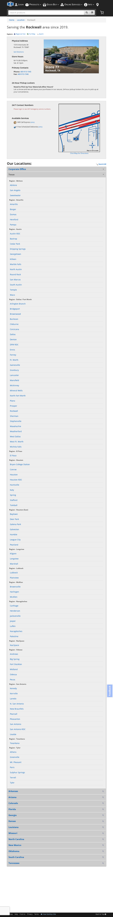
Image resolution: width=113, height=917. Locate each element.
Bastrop (13, 238)
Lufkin (13, 626)
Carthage (14, 605)
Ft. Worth (14, 360)
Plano (12, 400)
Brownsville (15, 586)
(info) (32, 122)
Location (21, 20)
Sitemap (10, 914)
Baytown (14, 514)
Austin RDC (15, 233)
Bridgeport (15, 309)
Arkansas (13, 791)
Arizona (12, 797)
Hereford (14, 219)
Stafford (13, 500)
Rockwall (14, 411)
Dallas (13, 334)
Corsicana (14, 329)
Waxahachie (15, 426)
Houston (14, 474)
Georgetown (15, 254)
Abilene (13, 185)
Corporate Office (17, 169)
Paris (12, 767)
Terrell (13, 777)
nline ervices (72, 4)
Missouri (13, 833)
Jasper (13, 621)
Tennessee (14, 863)
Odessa (13, 674)
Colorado (13, 803)
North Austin (16, 269)
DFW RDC (14, 344)
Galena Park (15, 524)
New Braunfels (17, 708)
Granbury (14, 370)
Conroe (13, 469)
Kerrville (14, 693)
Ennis (12, 349)
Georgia (13, 815)
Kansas (12, 821)
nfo (90, 4)
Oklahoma (14, 851)
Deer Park (14, 519)
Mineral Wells (16, 390)
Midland (14, 669)
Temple (13, 289)
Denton (13, 339)
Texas (11, 174)
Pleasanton (15, 719)
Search (41, 34)
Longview (14, 558)
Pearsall (13, 714)
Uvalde (13, 734)
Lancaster (14, 375)
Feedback (109, 691)
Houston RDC (16, 479)
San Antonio (15, 724)
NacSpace (14, 645)
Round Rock (15, 274)
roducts (34, 4)
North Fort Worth (18, 395)
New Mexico (15, 845)
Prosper (13, 406)
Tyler (12, 782)
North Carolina (16, 839)
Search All (102, 164)
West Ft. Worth (16, 441)
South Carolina (16, 857)
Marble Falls (15, 264)
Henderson (15, 610)
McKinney (14, 385)
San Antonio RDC (17, 729)
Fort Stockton (16, 664)
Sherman (14, 416)
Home (11, 20)
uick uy (52, 4)
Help (16, 914)
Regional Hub (20, 34)
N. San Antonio (17, 703)
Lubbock (14, 572)
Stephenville (15, 421)
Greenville (14, 757)
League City (15, 539)
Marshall (14, 563)
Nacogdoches (16, 631)
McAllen (13, 597)
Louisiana (13, 827)
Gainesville (15, 365)
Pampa (13, 224)
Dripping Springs (18, 249)
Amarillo (14, 204)
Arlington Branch (18, 303)
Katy (12, 490)
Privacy (30, 914)
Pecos (12, 679)
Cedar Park (15, 243)
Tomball (13, 505)
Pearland (14, 544)
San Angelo (15, 190)
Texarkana (14, 743)
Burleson (14, 319)
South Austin (16, 284)
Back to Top (100, 914)
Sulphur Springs (17, 772)
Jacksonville (15, 616)
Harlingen (14, 591)
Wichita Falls (15, 446)
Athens (13, 752)
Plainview (14, 577)
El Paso (13, 455)
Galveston (14, 529)
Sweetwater (15, 195)
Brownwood (15, 314)
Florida (12, 809)
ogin (21, 4)
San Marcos (15, 279)
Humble (13, 534)
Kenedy (13, 688)
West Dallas (15, 436)
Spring (13, 495)
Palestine (14, 636)
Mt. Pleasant (15, 762)
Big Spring (14, 659)
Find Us (22, 914)
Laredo (13, 698)
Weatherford (16, 431)
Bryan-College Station (20, 464)
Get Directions (19, 52)
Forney (13, 354)
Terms (36, 914)
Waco (12, 295)
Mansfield (14, 380)
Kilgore (13, 553)
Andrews (14, 654)
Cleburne (14, 324)
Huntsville (14, 484)
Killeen (13, 259)
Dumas (13, 214)
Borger (13, 209)
